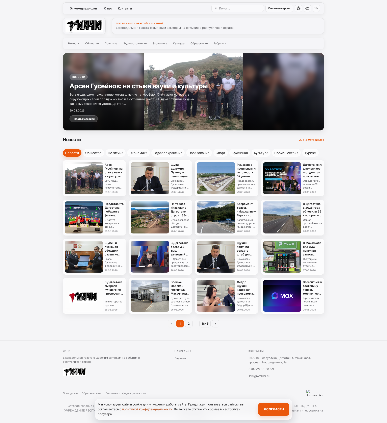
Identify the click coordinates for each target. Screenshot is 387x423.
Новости (73, 43)
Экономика (160, 43)
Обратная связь (91, 393)
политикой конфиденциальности (147, 409)
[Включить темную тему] (298, 8)
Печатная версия (279, 8)
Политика (111, 43)
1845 (205, 323)
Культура (178, 43)
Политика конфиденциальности (125, 393)
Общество (92, 43)
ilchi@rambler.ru (259, 376)
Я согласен (274, 409)
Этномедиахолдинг (84, 8)
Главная (180, 358)
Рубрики (220, 43)
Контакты (125, 8)
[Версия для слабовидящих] (307, 8)
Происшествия (286, 153)
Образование (199, 43)
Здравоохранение (135, 43)
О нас (108, 8)
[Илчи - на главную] (84, 26)
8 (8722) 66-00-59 (261, 369)
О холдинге (70, 393)
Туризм (310, 153)
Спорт (221, 153)
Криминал (240, 153)
